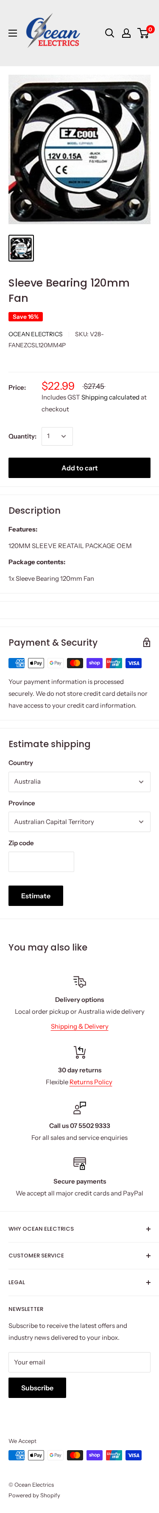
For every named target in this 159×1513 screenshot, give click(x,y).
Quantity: (22, 436)
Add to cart (79, 468)
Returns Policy (91, 1082)
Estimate (35, 895)
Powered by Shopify (34, 1495)
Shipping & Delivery (80, 1026)
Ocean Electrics (35, 334)
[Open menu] (12, 33)
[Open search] (109, 33)
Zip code (21, 843)
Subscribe (37, 1388)
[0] (143, 33)
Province (21, 803)
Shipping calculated (110, 397)
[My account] (126, 33)
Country (20, 763)
